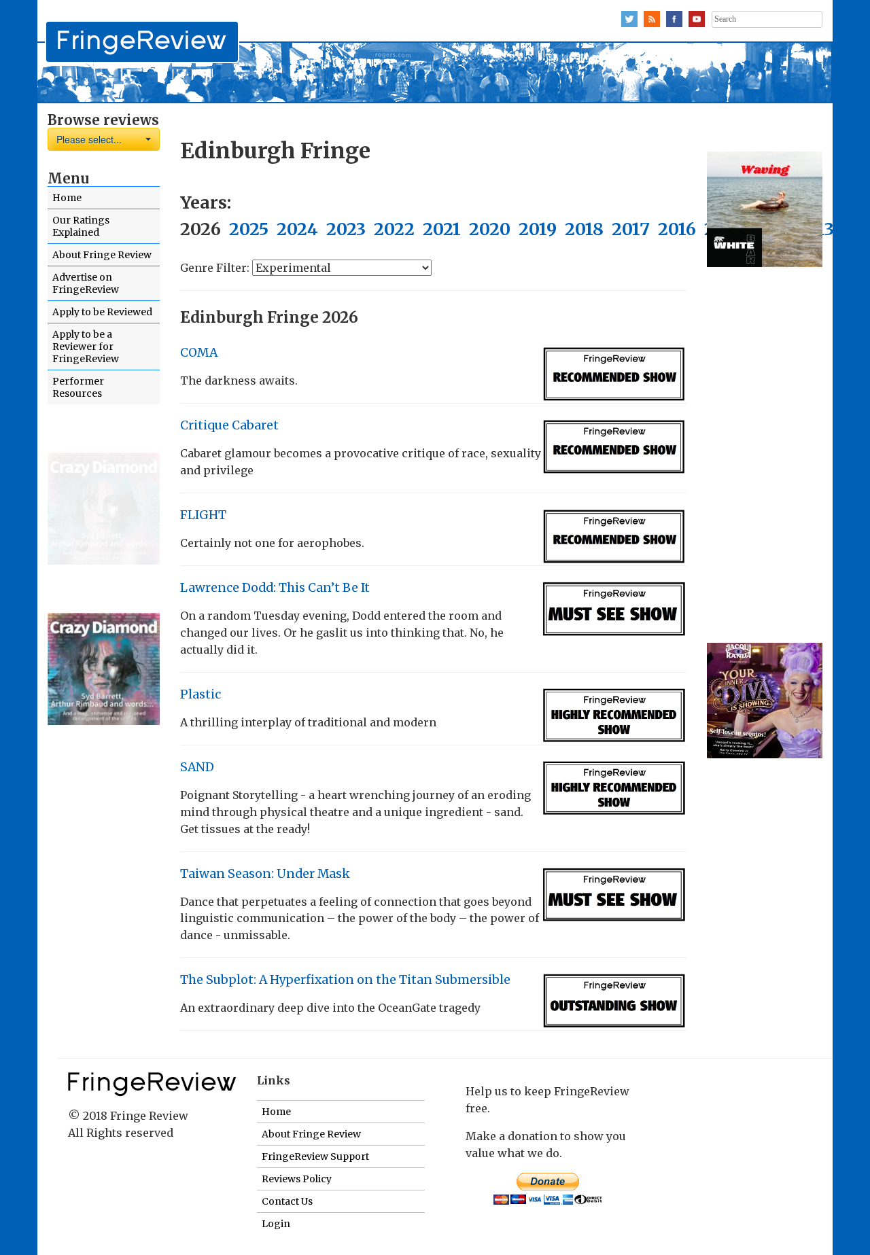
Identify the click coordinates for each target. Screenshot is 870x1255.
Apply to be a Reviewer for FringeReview (85, 346)
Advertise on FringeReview (85, 283)
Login (276, 1224)
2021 (442, 229)
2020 (489, 229)
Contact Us (287, 1201)
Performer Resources (78, 387)
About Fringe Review (102, 255)
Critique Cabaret (229, 425)
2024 (297, 229)
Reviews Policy (297, 1179)
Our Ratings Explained (80, 226)
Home (67, 198)
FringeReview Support (315, 1156)
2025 (248, 229)
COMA (199, 352)
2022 (394, 229)
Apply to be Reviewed (102, 312)
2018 (584, 229)
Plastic (200, 694)
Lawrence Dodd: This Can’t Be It (275, 587)
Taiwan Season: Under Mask (265, 873)
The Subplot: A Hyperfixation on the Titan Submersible (345, 979)
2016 (677, 229)
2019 (538, 229)
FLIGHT (203, 515)
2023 (346, 229)
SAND (197, 767)
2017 (631, 229)
